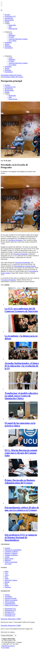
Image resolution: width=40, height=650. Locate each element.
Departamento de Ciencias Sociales (25, 266)
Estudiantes (8, 42)
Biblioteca (8, 560)
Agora (7, 575)
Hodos (7, 585)
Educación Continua (11, 580)
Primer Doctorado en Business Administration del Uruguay (20, 481)
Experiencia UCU (10, 16)
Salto (10, 27)
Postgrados (12, 35)
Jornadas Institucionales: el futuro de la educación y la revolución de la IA (22, 366)
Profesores (8, 46)
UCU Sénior (12, 40)
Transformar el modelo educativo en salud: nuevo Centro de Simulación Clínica (21, 396)
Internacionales (9, 20)
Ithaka (6, 571)
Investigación (9, 18)
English (7, 21)
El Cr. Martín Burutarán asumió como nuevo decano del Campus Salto (21, 453)
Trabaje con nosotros (11, 600)
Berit (6, 584)
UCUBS (11, 37)
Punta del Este (13, 28)
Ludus (7, 578)
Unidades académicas (11, 555)
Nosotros (7, 14)
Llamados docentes (10, 598)
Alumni (7, 44)
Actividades (8, 596)
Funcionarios (9, 47)
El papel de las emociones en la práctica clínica (20, 424)
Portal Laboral (9, 558)
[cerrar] (1, 5)
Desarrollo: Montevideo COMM (11, 619)
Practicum (8, 587)
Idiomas (7, 582)
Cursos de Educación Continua (18, 39)
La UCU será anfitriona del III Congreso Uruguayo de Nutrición (21, 309)
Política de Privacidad (11, 605)
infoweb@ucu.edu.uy (8, 646)
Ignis (6, 577)
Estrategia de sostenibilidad (13, 550)
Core (6, 573)
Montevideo (12, 25)
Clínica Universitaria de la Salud (11, 563)
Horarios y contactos (11, 553)
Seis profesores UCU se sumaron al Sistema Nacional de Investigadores (21, 537)
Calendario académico (11, 551)
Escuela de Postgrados (16, 240)
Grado (10, 33)
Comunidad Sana (10, 603)
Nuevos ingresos (10, 602)
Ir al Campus (5, 647)
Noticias (7, 595)
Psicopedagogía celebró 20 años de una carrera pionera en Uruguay (22, 508)
